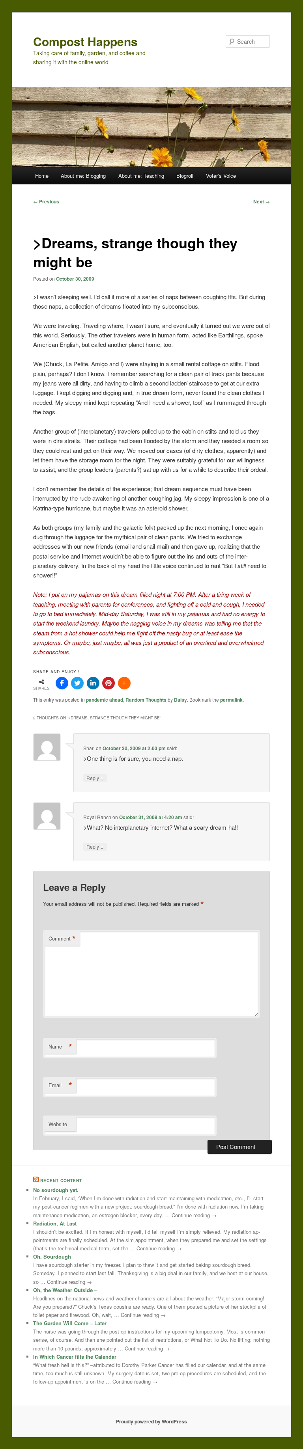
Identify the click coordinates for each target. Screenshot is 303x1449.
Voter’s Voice (221, 175)
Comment (62, 938)
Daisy (180, 699)
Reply (95, 777)
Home (42, 175)
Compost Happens (85, 41)
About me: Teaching (141, 175)
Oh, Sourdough (52, 1256)
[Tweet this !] (77, 683)
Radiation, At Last (55, 1223)
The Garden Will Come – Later (70, 1323)
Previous (46, 201)
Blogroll (184, 175)
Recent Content (61, 1180)
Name (60, 1046)
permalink (231, 699)
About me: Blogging (83, 175)
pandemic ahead (104, 699)
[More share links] (124, 683)
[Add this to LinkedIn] (93, 683)
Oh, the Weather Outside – (65, 1290)
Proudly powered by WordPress (151, 1421)
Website (58, 1124)
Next (261, 201)
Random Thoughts (145, 699)
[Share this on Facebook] (62, 683)
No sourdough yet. (56, 1190)
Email (60, 1085)
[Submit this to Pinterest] (108, 683)
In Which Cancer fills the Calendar (74, 1356)
